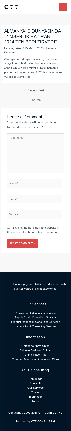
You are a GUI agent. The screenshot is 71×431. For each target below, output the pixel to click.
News (35, 401)
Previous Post (35, 90)
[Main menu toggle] (63, 7)
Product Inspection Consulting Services (35, 321)
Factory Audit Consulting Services (35, 326)
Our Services (35, 387)
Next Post (35, 99)
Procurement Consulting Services (35, 313)
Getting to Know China (35, 345)
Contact (35, 392)
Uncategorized (13, 48)
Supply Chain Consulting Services (36, 317)
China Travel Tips (35, 354)
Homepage (35, 378)
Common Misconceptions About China (35, 359)
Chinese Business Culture (36, 350)
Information (35, 396)
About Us (35, 383)
